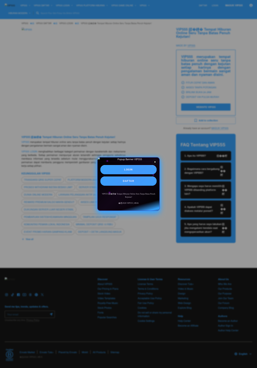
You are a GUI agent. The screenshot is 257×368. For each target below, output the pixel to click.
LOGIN (128, 169)
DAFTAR (128, 181)
